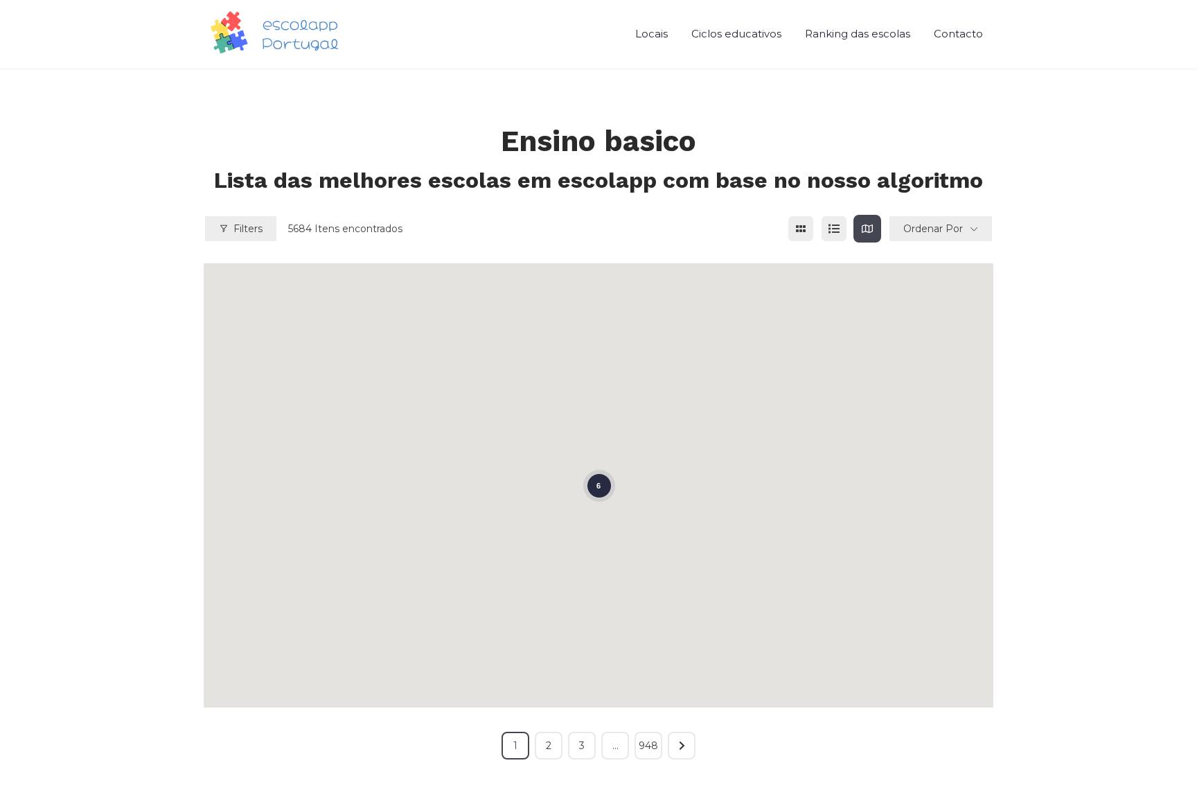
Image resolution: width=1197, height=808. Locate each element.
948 (648, 745)
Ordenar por (933, 228)
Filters (248, 228)
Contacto (958, 33)
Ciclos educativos (736, 33)
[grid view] (801, 229)
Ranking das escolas (857, 33)
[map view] (867, 229)
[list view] (834, 229)
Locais (651, 33)
